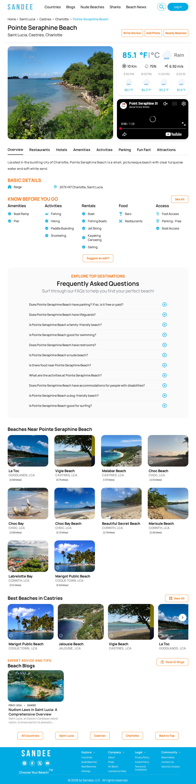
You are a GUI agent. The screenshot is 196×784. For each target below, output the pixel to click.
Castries (45, 19)
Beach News (136, 7)
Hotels (61, 149)
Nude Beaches (92, 7)
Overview (15, 149)
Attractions (166, 149)
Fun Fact (144, 149)
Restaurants (39, 149)
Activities (104, 149)
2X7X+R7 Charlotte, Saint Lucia (81, 187)
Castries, (37, 34)
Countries (53, 7)
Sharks (115, 7)
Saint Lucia (27, 19)
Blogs (70, 7)
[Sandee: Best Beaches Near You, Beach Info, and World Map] (20, 7)
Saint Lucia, (18, 34)
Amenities (81, 149)
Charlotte (62, 19)
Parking (125, 149)
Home (12, 19)
